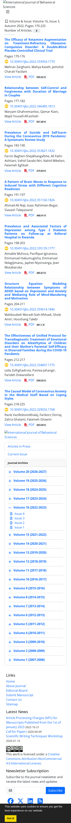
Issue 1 (19, 527)
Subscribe (55, 790)
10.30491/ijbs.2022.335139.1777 (32, 248)
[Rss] (40, 802)
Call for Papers (16, 731)
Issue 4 (19, 514)
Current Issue (17, 454)
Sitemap (12, 704)
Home (10, 681)
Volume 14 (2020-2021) (29, 544)
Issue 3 (19, 518)
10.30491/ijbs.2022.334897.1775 (32, 365)
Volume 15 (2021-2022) (29, 535)
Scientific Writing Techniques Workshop (34, 736)
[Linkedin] (30, 802)
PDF (37, 77)
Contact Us (14, 700)
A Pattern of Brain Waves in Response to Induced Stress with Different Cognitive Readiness (35, 185)
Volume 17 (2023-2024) (29, 499)
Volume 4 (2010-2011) (29, 633)
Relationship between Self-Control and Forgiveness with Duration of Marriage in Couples (35, 91)
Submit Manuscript (19, 695)
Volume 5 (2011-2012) (29, 624)
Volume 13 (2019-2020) (29, 553)
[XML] (48, 26)
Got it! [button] (10, 818)
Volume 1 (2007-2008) (29, 660)
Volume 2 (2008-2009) (29, 651)
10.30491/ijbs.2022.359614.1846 (32, 309)
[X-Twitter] (20, 802)
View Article (13, 77)
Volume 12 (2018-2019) (29, 562)
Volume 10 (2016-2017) (29, 579)
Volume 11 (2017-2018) (29, 570)
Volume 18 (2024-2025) (29, 490)
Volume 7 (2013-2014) (29, 606)
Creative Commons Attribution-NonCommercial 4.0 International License (34, 758)
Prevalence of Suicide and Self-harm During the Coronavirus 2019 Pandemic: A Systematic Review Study (35, 136)
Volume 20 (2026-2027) (29, 472)
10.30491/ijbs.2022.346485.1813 (32, 106)
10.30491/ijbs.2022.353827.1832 (32, 151)
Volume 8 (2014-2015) (29, 597)
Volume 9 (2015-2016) (29, 588)
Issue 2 (19, 523)
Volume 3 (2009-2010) (29, 642)
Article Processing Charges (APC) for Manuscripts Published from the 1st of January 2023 (33, 722)
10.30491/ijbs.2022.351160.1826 (32, 200)
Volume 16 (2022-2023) (29, 508)
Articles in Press (19, 446)
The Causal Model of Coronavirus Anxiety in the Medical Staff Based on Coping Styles (35, 395)
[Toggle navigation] (34, 11)
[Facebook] (10, 802)
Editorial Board (16, 690)
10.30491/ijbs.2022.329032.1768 (32, 409)
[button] (44, 811)
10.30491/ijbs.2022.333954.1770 (32, 62)
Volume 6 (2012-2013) (29, 615)
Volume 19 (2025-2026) (29, 481)
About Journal (16, 686)
